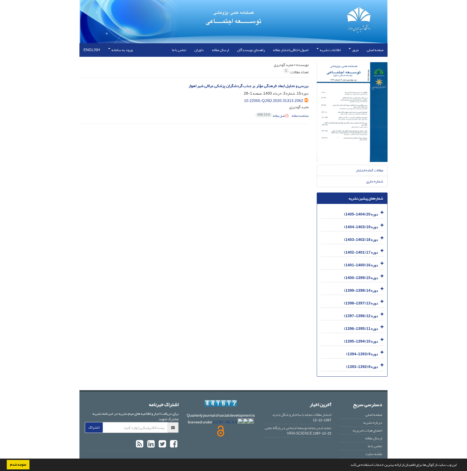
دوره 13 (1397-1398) (361, 303)
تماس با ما (179, 50)
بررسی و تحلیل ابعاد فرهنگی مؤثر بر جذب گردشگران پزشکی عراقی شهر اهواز (249, 86)
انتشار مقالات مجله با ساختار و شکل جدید (301, 414)
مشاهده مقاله (300, 116)
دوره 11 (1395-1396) (361, 328)
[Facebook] (173, 444)
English (92, 50)
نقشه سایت (373, 453)
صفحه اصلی (375, 50)
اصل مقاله (271, 116)
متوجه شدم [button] (18, 464)
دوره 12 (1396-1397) (361, 316)
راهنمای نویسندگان (251, 50)
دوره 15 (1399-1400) (361, 277)
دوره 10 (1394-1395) (361, 341)
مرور (355, 50)
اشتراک (93, 427)
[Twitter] (161, 444)
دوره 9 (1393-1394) (362, 354)
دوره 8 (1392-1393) (362, 366)
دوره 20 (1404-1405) (361, 214)
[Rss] (140, 444)
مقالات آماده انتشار (369, 170)
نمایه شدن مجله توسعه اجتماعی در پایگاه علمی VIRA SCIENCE (298, 430)
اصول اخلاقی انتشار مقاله (290, 50)
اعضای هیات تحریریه (367, 430)
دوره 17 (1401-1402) (361, 252)
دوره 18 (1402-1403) (361, 239)
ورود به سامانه (122, 50)
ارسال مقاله (220, 50)
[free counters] (221, 403)
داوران (199, 50)
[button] (348, 465)
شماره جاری (374, 181)
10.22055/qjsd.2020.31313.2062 (273, 100)
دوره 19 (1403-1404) (361, 227)
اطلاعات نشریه (330, 50)
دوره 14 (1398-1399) (361, 290)
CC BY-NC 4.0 (225, 422)
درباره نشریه (372, 422)
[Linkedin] (150, 444)
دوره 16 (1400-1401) (361, 265)
